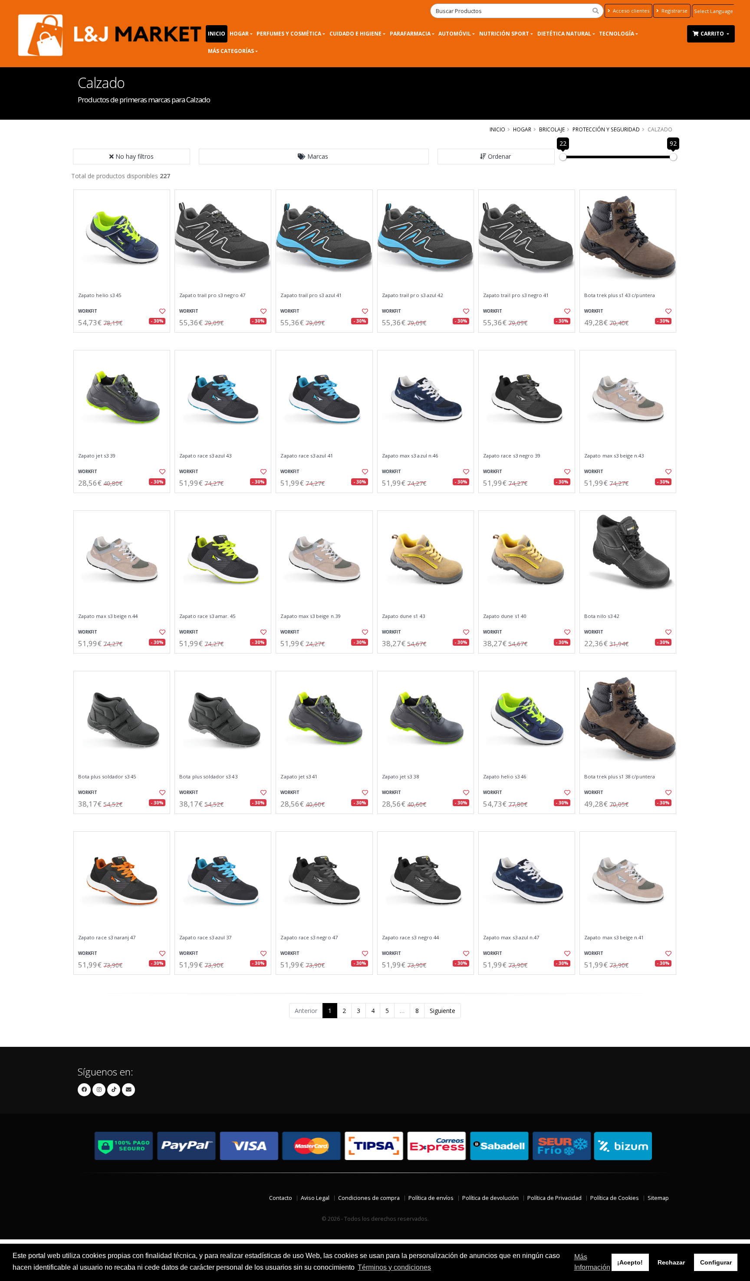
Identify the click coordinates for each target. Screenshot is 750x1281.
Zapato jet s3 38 (400, 776)
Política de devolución (490, 1198)
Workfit (87, 311)
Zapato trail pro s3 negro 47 (212, 295)
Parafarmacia (410, 33)
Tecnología (616, 33)
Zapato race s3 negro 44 (410, 937)
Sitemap (658, 1198)
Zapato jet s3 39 (96, 455)
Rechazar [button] (671, 1262)
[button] (314, 156)
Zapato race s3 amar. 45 (207, 616)
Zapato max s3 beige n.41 (614, 937)
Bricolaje (552, 129)
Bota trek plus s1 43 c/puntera (619, 295)
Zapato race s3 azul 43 (205, 455)
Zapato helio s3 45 (99, 295)
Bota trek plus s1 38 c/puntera (619, 776)
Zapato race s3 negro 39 (511, 455)
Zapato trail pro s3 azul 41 (311, 295)
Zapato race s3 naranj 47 (106, 937)
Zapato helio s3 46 (504, 776)
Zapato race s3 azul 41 (306, 455)
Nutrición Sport (504, 33)
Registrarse (674, 10)
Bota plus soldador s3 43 (208, 776)
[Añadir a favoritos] (161, 311)
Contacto (280, 1198)
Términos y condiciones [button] (394, 1267)
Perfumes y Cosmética (289, 33)
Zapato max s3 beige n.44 (108, 616)
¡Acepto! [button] (630, 1262)
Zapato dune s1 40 (504, 616)
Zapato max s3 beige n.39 (310, 616)
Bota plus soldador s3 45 (107, 776)
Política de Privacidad (554, 1198)
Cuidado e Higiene (355, 33)
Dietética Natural (564, 33)
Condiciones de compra (369, 1198)
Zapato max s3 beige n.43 (614, 455)
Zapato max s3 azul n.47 (511, 937)
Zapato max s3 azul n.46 (410, 455)
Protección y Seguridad (606, 129)
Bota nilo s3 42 (601, 616)
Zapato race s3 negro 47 (308, 937)
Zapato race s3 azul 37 (205, 937)
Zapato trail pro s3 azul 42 (412, 295)
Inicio (216, 33)
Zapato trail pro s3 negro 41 (516, 295)
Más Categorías (231, 51)
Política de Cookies (614, 1198)
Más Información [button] (592, 1262)
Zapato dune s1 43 (403, 616)
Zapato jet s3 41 (298, 776)
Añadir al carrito (124, 340)
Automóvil (454, 33)
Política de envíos (431, 1198)
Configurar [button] (716, 1262)
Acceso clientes (630, 10)
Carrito (713, 33)
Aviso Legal (315, 1198)
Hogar (239, 33)
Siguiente (442, 1010)
